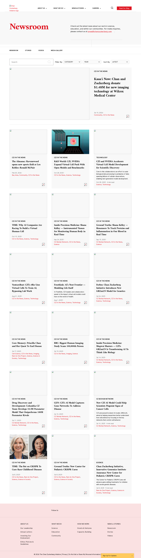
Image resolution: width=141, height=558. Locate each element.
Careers (95, 8)
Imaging (36, 354)
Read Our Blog (124, 8)
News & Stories (78, 8)
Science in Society (24, 479)
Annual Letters (26, 532)
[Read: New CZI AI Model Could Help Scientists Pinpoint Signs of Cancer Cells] (112, 400)
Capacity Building (84, 532)
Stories (28, 50)
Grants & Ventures (84, 528)
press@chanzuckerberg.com (100, 31)
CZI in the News (108, 115)
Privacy (65, 554)
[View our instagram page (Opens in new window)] (67, 510)
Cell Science (16, 354)
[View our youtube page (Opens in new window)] (88, 510)
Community (98, 115)
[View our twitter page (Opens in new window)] (82, 510)
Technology (76, 175)
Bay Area (15, 175)
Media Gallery (57, 50)
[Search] (112, 8)
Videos (41, 50)
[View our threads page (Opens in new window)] (72, 510)
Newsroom (13, 50)
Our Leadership (26, 528)
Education (56, 532)
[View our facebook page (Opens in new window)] (62, 510)
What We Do (58, 8)
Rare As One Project (19, 356)
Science (68, 175)
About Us (41, 8)
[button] (72, 62)
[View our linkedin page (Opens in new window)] (77, 510)
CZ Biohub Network (61, 242)
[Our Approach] (15, 8)
